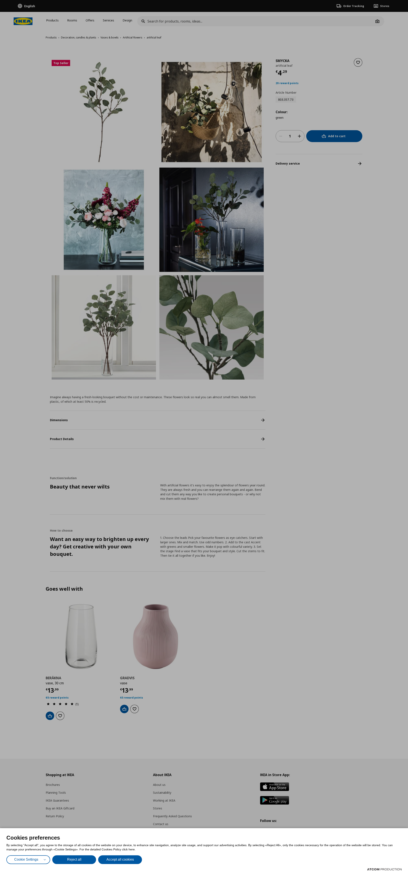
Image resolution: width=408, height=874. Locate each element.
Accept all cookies (120, 859)
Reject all (74, 859)
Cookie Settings (26, 859)
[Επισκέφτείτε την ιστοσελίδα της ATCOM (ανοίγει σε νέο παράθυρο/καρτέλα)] (384, 869)
